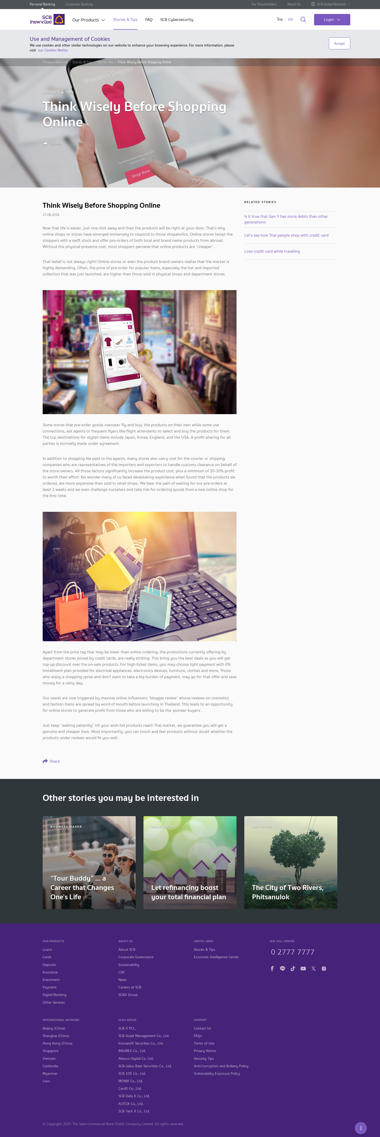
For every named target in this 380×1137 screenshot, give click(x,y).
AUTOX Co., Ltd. (130, 1104)
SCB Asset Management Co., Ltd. (143, 1036)
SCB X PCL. (127, 1028)
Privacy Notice (205, 1051)
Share (54, 143)
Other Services (54, 1002)
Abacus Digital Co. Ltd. (136, 1058)
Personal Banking (42, 4)
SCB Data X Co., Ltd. (134, 1096)
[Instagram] (323, 967)
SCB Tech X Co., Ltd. (134, 1111)
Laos (46, 1081)
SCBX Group (128, 994)
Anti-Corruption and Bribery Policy (221, 1066)
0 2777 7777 (293, 951)
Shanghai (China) (56, 1036)
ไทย (280, 19)
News (122, 980)
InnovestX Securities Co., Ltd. (140, 1043)
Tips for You (105, 62)
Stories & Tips (125, 20)
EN (290, 19)
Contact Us (202, 1028)
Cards (47, 957)
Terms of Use (204, 1043)
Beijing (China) (54, 1028)
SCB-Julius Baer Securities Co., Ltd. (145, 1066)
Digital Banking (54, 994)
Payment (50, 987)
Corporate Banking (79, 4)
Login (329, 19)
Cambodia (50, 1066)
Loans (47, 949)
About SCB (126, 949)
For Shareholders (264, 4)
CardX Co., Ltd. (130, 1088)
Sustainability (128, 965)
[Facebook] (272, 967)
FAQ (149, 20)
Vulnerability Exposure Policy (217, 1073)
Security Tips (204, 1058)
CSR (121, 972)
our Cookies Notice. (53, 50)
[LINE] (282, 967)
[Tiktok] (292, 967)
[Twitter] (313, 967)
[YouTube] (303, 967)
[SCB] (47, 19)
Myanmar (50, 1073)
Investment (51, 980)
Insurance (50, 972)
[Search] (303, 20)
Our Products (85, 20)
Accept (339, 43)
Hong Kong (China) (57, 1043)
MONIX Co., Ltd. (130, 1081)
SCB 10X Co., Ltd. (132, 1073)
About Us (294, 4)
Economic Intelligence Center (216, 957)
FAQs (198, 1036)
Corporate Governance (136, 957)
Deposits (49, 965)
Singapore (50, 1051)
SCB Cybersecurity (176, 20)
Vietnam (49, 1058)
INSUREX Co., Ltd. (132, 1051)
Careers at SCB (129, 987)
